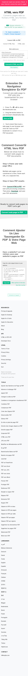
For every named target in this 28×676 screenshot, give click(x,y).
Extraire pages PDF (7, 429)
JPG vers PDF (5, 440)
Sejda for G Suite (6, 318)
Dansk (3, 555)
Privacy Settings (6, 359)
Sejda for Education (7, 322)
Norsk (3, 610)
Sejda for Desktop (6, 315)
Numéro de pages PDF (8, 455)
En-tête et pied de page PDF (9, 422)
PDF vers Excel (5, 466)
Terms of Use (5, 348)
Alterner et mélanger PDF (8, 389)
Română (3, 621)
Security (3, 363)
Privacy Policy (5, 352)
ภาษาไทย (4, 636)
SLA (2, 367)
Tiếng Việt (4, 639)
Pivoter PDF (4, 481)
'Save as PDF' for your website (14, 27)
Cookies (3, 356)
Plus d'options (14, 67)
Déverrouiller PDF (6, 415)
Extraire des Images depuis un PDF (11, 426)
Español (3, 566)
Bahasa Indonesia (6, 548)
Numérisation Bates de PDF (9, 451)
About (3, 326)
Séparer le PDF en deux (8, 506)
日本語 (3, 581)
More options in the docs (18, 282)
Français (3, 573)
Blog (2, 329)
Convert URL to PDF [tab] (13, 40)
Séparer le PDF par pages (8, 510)
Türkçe (3, 643)
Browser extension (14, 25)
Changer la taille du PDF (8, 397)
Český (3, 559)
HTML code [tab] (21, 44)
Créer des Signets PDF (8, 411)
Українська (4, 647)
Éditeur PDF (4, 418)
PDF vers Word (5, 477)
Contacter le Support (14, 295)
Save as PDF (8, 118)
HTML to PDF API (6, 337)
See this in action (20, 285)
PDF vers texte (5, 473)
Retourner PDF (5, 499)
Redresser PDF (5, 488)
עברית (3, 599)
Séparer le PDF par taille (8, 514)
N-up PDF (4, 448)
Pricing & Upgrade (6, 311)
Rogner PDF (4, 503)
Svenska (3, 632)
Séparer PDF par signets (8, 521)
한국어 (3, 584)
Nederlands (4, 606)
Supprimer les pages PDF (8, 528)
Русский (3, 625)
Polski (3, 614)
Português (4, 617)
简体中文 (3, 588)
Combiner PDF (5, 404)
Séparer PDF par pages (8, 517)
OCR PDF (3, 459)
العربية (3, 544)
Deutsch (3, 551)
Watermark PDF (5, 532)
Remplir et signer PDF (7, 492)
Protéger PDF (5, 484)
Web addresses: (14, 49)
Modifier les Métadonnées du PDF (11, 444)
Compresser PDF (6, 407)
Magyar (3, 603)
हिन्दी (2, 595)
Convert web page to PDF (12, 212)
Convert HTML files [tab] (9, 44)
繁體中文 (3, 592)
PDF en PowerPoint (7, 462)
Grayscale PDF (5, 433)
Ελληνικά (4, 570)
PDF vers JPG (5, 470)
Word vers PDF (5, 536)
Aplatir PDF (4, 393)
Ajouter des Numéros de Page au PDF (12, 386)
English (3, 562)
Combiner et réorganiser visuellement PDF (14, 400)
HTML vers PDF (5, 437)
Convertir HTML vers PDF (14, 64)
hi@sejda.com (5, 655)
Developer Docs (6, 341)
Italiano (3, 577)
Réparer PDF (5, 495)
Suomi (3, 628)
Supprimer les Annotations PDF (10, 525)
